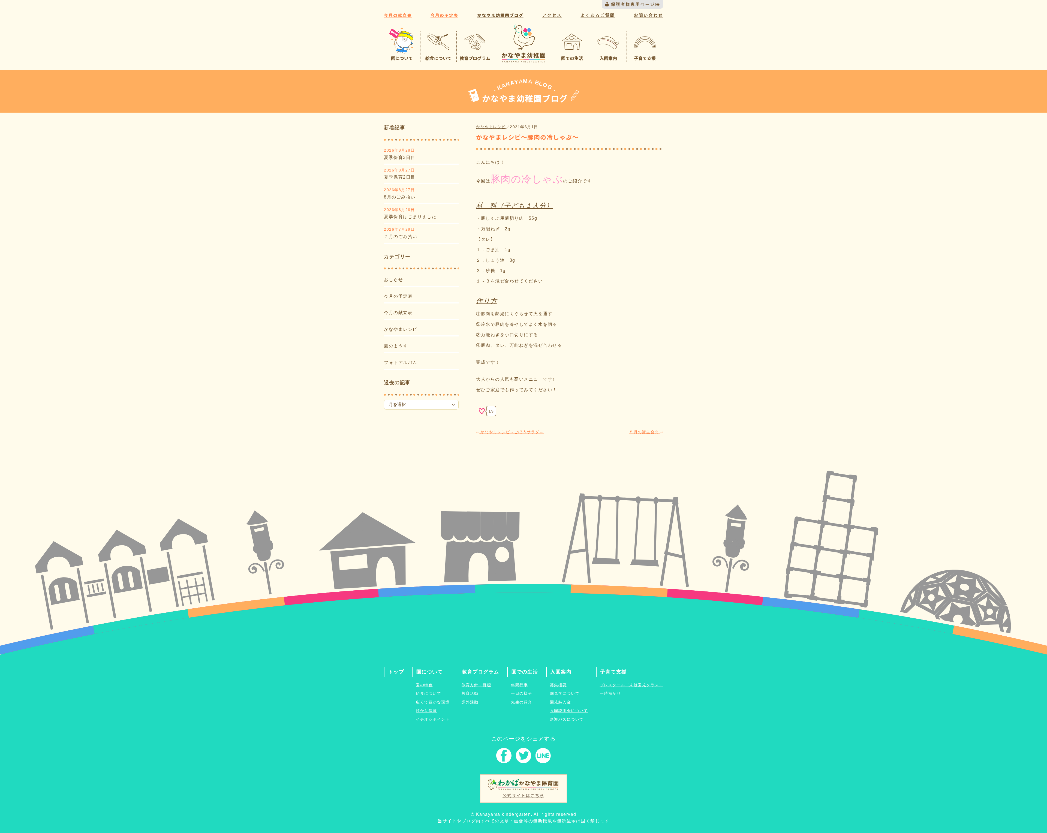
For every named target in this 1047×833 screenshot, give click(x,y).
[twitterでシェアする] (523, 757)
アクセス (552, 15)
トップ (396, 672)
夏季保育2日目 (400, 177)
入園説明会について (569, 710)
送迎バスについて (567, 719)
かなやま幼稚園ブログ (500, 15)
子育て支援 (613, 672)
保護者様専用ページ (633, 4)
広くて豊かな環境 (433, 702)
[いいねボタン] (481, 411)
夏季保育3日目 (400, 157)
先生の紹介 (521, 702)
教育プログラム (480, 672)
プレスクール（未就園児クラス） (631, 685)
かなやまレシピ (400, 329)
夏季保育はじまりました (410, 216)
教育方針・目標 (476, 685)
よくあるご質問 (597, 15)
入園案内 (560, 672)
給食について (428, 693)
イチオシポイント (433, 719)
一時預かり (610, 693)
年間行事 (519, 685)
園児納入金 (560, 702)
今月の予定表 (444, 15)
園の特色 (424, 685)
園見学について (565, 693)
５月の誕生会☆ (644, 432)
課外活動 (470, 702)
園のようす (396, 346)
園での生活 (525, 672)
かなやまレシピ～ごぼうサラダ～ (511, 432)
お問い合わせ (648, 15)
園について (429, 672)
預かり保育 (426, 710)
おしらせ (393, 279)
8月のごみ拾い (400, 197)
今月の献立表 (398, 15)
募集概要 (558, 685)
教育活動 (470, 693)
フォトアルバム (400, 362)
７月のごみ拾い (400, 236)
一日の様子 (521, 693)
